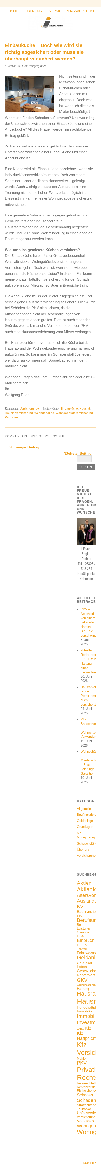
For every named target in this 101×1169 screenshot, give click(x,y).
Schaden (85, 1094)
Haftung (83, 989)
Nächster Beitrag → (80, 453)
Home (13, 11)
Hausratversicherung (19, 413)
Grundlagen (85, 827)
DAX (80, 936)
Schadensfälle (87, 843)
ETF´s (82, 945)
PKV (82, 1063)
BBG (80, 915)
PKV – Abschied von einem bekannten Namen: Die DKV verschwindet (90, 623)
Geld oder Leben (84, 965)
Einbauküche (69, 408)
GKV (82, 980)
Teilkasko (84, 1109)
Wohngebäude (44, 413)
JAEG (80, 1028)
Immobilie (84, 1011)
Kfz (88, 1028)
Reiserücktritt (86, 1083)
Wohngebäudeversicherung (74, 413)
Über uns (33, 11)
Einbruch (85, 940)
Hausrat (84, 408)
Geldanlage (85, 821)
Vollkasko (85, 1121)
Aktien (84, 883)
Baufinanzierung (88, 814)
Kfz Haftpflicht (87, 1036)
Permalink (11, 417)
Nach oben (89, 1162)
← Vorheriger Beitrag (22, 447)
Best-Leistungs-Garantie (84, 928)
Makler (82, 1058)
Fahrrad (82, 948)
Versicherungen (30, 408)
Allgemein (84, 809)
